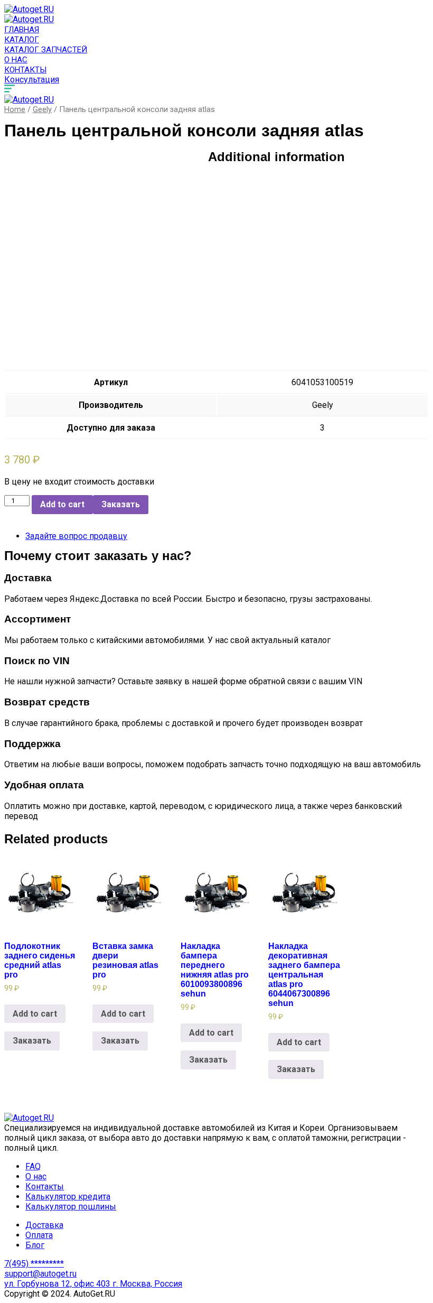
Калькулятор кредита (67, 1197)
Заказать (120, 504)
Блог (34, 1245)
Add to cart (62, 504)
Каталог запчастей (45, 49)
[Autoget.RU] (29, 9)
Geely (42, 109)
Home (14, 109)
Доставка (44, 1225)
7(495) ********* (34, 1264)
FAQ (33, 1166)
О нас (15, 59)
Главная (21, 29)
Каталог (21, 39)
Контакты (25, 70)
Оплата (39, 1235)
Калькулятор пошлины (70, 1207)
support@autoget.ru (40, 1274)
